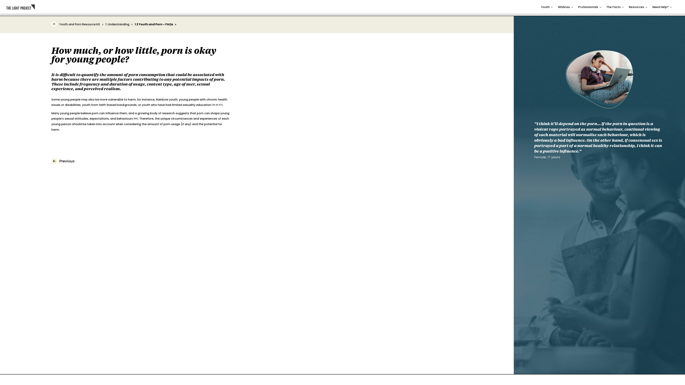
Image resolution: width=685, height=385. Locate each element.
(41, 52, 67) (217, 105)
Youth (545, 7)
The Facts (613, 7)
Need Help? (660, 7)
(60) (136, 118)
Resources (636, 7)
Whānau (564, 7)
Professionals (588, 7)
